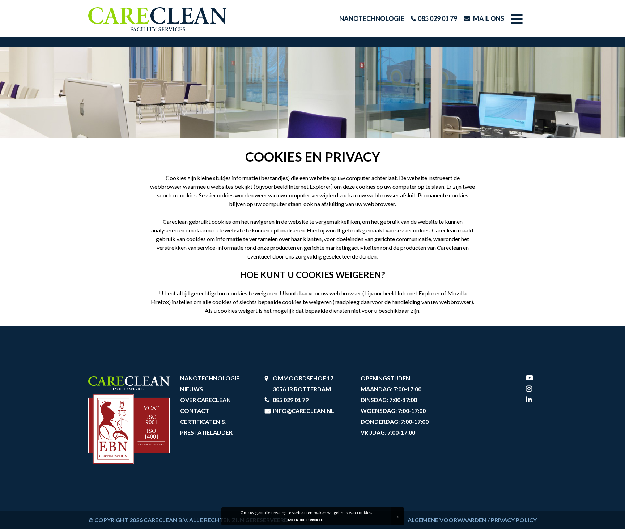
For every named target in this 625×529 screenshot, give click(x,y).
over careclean (205, 399)
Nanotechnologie (371, 18)
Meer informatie (306, 519)
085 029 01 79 (437, 18)
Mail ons (488, 18)
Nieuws (191, 388)
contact (194, 410)
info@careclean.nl (303, 410)
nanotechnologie (209, 378)
